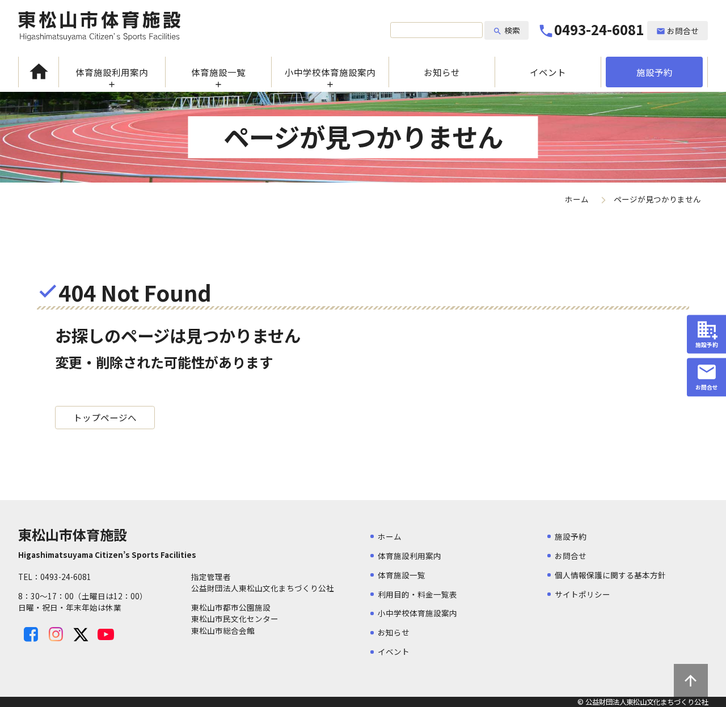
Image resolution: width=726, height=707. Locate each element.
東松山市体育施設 (99, 26)
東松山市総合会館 (223, 630)
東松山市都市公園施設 (231, 607)
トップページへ (105, 417)
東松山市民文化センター (234, 618)
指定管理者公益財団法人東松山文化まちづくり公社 (262, 582)
